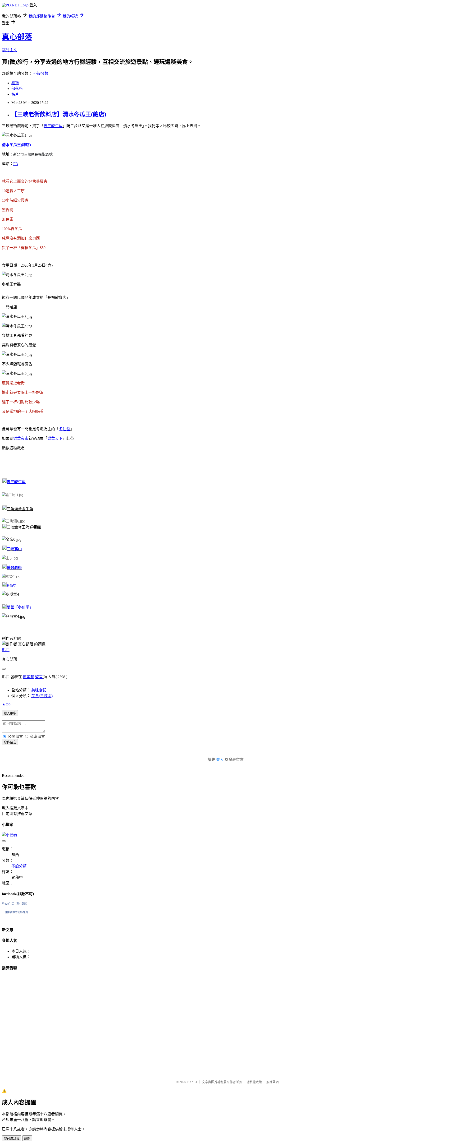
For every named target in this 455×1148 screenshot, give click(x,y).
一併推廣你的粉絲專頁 (15, 912)
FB (15, 164)
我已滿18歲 (11, 1138)
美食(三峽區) (42, 696)
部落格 (17, 89)
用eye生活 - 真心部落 (14, 903)
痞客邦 (28, 677)
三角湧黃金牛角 (20, 509)
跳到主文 (9, 50)
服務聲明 (272, 1082)
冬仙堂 (64, 429)
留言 (39, 677)
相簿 (15, 83)
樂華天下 (55, 438)
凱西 (5, 650)
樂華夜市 (20, 438)
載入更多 (10, 713)
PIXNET (192, 1082)
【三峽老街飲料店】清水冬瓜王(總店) (58, 114)
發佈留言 (10, 742)
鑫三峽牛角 (53, 126)
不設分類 (40, 73)
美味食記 (38, 690)
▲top (6, 704)
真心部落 (17, 36)
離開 (27, 1138)
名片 (15, 94)
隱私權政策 (254, 1082)
